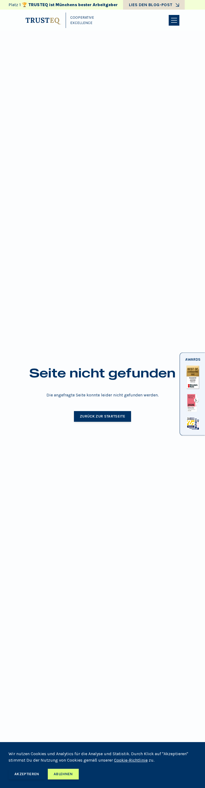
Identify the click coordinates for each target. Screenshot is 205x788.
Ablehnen (63, 774)
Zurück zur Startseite (102, 416)
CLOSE (192, 430)
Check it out (192, 389)
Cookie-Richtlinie (131, 760)
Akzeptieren (26, 774)
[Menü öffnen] (174, 20)
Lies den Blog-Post (150, 4)
